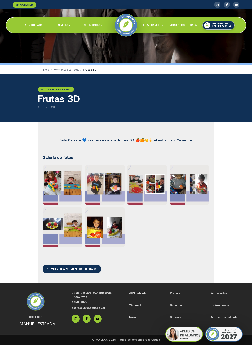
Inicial (132, 317)
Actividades (92, 25)
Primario (175, 293)
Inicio (46, 69)
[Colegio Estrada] (126, 25)
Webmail (135, 305)
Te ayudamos (151, 25)
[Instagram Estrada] (217, 5)
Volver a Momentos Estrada (73, 269)
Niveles (63, 25)
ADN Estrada (33, 25)
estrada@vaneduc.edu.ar (88, 308)
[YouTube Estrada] (236, 5)
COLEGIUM (26, 4)
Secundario (177, 305)
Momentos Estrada (183, 25)
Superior (176, 317)
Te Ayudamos (220, 305)
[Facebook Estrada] (227, 5)
